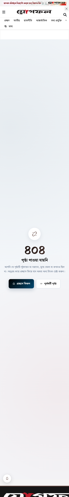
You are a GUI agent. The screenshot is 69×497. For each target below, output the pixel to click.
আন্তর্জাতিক (41, 21)
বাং (61, 10)
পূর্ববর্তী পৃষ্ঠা (50, 284)
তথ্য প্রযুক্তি (56, 21)
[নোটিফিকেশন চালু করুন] (7, 478)
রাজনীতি (28, 21)
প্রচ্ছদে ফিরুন (23, 284)
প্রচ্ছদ (7, 21)
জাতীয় (17, 21)
